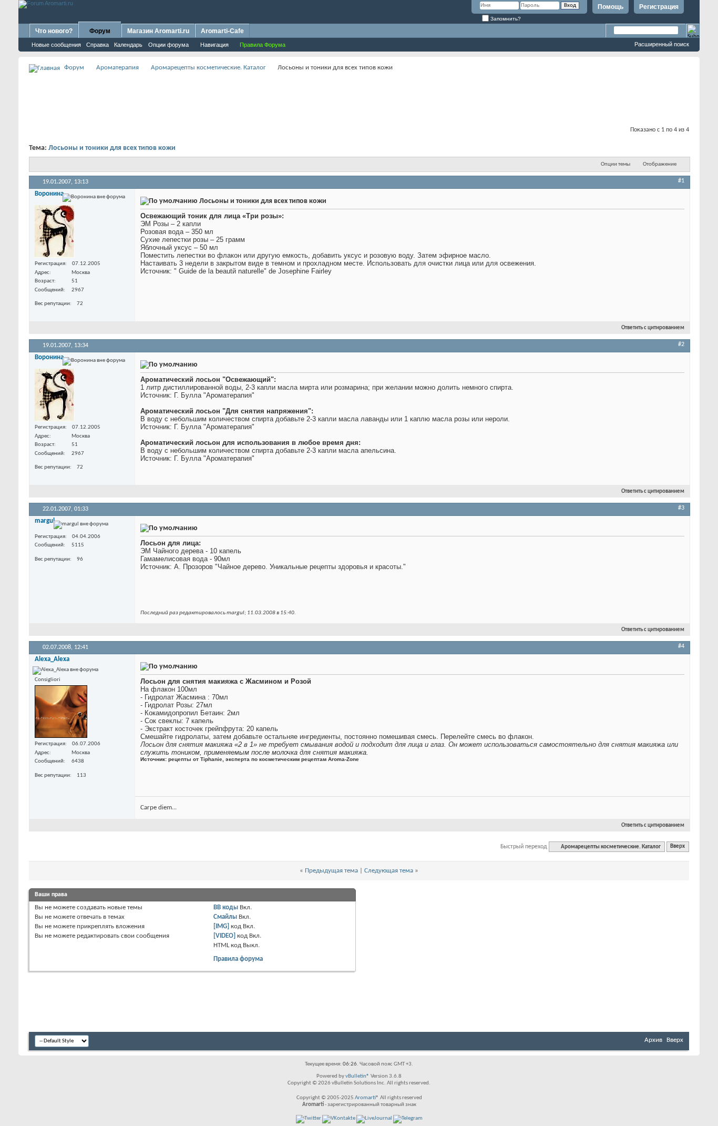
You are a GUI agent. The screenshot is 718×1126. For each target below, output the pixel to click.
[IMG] (221, 926)
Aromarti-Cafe (222, 31)
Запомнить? (505, 19)
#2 (681, 344)
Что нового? (54, 31)
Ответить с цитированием (652, 328)
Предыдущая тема (331, 870)
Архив (653, 1040)
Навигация (214, 45)
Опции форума (168, 45)
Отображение (659, 164)
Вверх (677, 847)
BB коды (225, 907)
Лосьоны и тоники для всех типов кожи (112, 148)
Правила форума (238, 959)
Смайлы (225, 917)
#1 (681, 181)
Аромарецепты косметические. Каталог (208, 67)
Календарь (128, 45)
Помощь (610, 7)
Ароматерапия (117, 67)
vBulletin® (357, 1076)
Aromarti (365, 1098)
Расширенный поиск (661, 44)
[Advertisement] (359, 97)
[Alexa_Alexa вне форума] (61, 711)
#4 (681, 646)
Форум (99, 31)
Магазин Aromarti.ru (158, 31)
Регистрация (659, 7)
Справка (97, 45)
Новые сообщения (56, 45)
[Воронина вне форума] (55, 231)
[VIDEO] (224, 935)
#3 (681, 508)
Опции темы (615, 164)
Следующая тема (388, 870)
